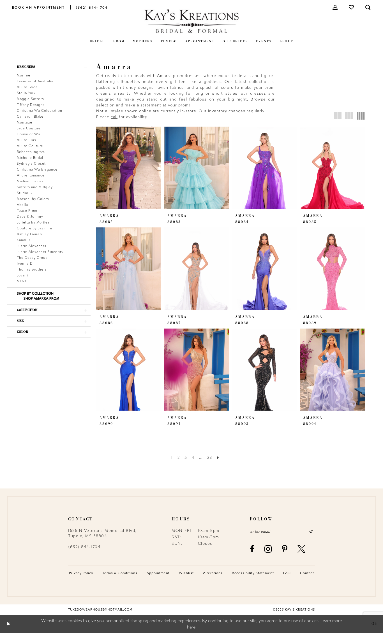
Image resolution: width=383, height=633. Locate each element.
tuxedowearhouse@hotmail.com (100, 609)
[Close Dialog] (8, 624)
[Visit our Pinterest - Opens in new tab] (285, 549)
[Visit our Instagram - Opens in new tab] (268, 548)
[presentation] (128, 168)
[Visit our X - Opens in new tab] (301, 549)
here (191, 627)
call (114, 117)
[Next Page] (218, 457)
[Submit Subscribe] (311, 531)
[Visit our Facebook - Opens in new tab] (252, 549)
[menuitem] (38, 7)
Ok (374, 623)
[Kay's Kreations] (191, 21)
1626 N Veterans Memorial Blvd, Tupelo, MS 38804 (102, 533)
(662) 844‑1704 (84, 546)
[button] (335, 7)
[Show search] (368, 7)
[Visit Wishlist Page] (351, 7)
